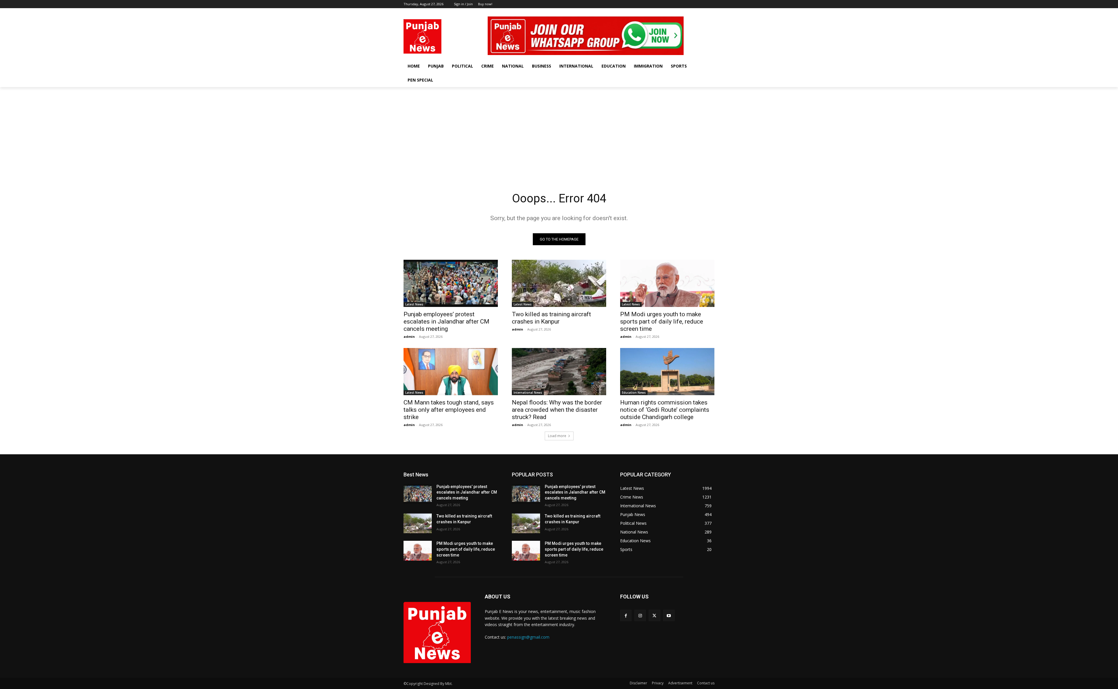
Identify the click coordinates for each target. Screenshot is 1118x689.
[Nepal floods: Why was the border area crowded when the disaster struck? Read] (559, 371)
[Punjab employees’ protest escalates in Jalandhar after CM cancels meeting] (451, 283)
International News (528, 393)
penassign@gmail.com (528, 637)
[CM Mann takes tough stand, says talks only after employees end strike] (451, 371)
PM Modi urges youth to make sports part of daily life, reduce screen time (661, 321)
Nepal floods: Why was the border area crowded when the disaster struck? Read (557, 410)
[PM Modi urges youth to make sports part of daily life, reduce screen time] (667, 283)
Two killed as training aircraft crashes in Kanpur (551, 318)
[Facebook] (687, 12)
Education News (634, 393)
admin (409, 336)
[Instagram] (695, 12)
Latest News (414, 304)
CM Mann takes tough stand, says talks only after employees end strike (449, 410)
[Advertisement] (559, 131)
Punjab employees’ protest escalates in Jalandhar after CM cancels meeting (446, 321)
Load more (557, 435)
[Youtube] (711, 12)
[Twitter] (703, 12)
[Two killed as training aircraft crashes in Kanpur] (559, 283)
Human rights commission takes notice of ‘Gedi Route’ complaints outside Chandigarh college (664, 410)
